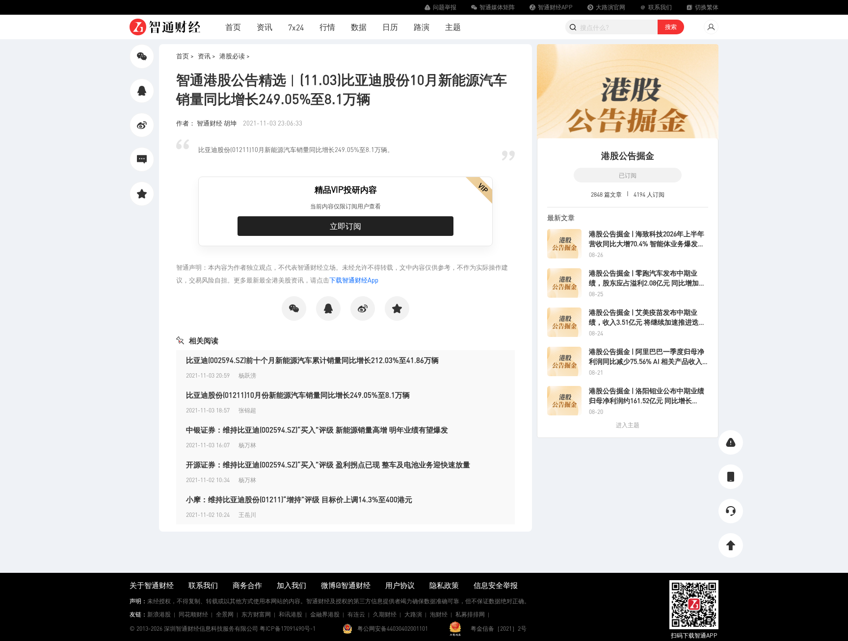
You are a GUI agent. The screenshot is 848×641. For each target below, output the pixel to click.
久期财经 (385, 614)
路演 (421, 27)
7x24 (296, 27)
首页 (233, 27)
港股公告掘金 (627, 155)
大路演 (413, 614)
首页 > (185, 55)
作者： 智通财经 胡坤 (207, 123)
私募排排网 (470, 614)
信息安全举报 (496, 585)
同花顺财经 (193, 614)
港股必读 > (234, 55)
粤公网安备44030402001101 (392, 628)
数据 (359, 27)
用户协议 (400, 585)
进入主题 (627, 425)
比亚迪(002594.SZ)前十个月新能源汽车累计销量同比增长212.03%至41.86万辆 (312, 360)
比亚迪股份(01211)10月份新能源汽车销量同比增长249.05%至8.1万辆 (298, 395)
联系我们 (203, 585)
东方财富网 (256, 614)
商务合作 (247, 585)
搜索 (671, 26)
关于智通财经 (152, 585)
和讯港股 (290, 614)
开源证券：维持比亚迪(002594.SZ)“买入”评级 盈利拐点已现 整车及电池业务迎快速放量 (328, 464)
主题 (453, 27)
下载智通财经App (353, 280)
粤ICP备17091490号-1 (288, 628)
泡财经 (439, 614)
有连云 (356, 614)
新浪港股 (159, 614)
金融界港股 (325, 614)
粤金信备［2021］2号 (499, 628)
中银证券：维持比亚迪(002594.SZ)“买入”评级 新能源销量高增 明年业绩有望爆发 (317, 430)
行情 (327, 27)
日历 (390, 27)
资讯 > (206, 55)
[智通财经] (165, 27)
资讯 (264, 27)
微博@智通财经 (346, 585)
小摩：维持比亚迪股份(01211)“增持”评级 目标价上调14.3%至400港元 (299, 499)
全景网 (225, 614)
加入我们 (291, 585)
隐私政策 (444, 585)
